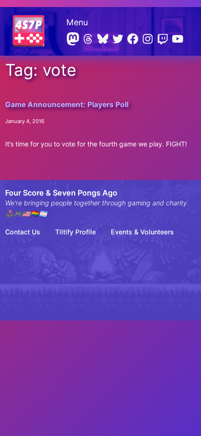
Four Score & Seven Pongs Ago (61, 192)
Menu (77, 22)
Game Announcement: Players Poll (67, 105)
